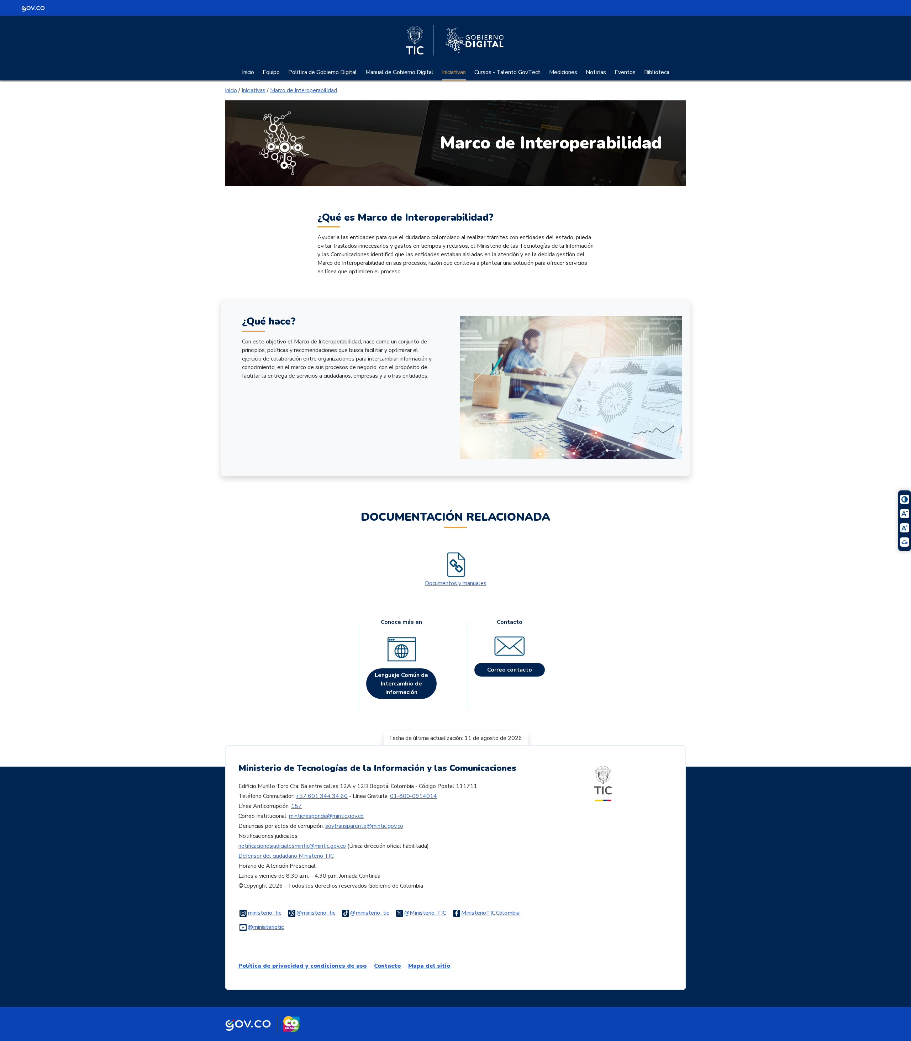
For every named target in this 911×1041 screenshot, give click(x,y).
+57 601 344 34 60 (322, 796)
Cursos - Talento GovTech (507, 72)
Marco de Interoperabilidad (303, 90)
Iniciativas (454, 72)
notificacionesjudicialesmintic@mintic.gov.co (292, 846)
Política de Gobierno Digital (322, 72)
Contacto (387, 966)
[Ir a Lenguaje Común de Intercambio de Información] (401, 650)
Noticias (596, 72)
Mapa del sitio (429, 966)
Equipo (271, 72)
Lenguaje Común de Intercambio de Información (401, 683)
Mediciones (563, 72)
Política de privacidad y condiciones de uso (302, 966)
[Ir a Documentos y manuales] (455, 565)
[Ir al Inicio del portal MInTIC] (603, 783)
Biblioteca (656, 72)
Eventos (625, 72)
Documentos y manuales (455, 583)
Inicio (248, 72)
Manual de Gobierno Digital (399, 72)
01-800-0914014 (413, 796)
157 (296, 806)
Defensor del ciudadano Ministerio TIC (286, 856)
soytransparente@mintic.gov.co (364, 826)
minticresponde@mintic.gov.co (326, 816)
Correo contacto (509, 670)
